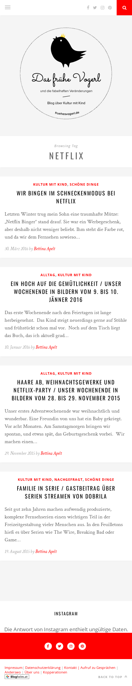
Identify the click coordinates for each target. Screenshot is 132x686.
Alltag (48, 275)
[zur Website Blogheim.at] (17, 677)
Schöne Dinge (84, 184)
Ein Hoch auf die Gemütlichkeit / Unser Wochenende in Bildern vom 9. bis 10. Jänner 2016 (66, 291)
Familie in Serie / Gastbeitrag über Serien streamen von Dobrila (66, 492)
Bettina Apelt (44, 249)
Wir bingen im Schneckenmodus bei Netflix (66, 197)
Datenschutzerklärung (42, 667)
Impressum (13, 667)
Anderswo (13, 672)
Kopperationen (55, 672)
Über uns (32, 672)
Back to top (110, 677)
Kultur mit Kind (50, 184)
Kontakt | (72, 667)
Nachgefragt (68, 479)
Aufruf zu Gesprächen (97, 667)
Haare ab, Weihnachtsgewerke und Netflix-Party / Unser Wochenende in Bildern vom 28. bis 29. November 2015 (66, 390)
